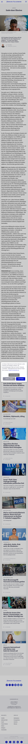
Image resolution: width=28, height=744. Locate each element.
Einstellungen (9, 378)
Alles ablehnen (14, 375)
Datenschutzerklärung (14, 370)
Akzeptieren (21, 378)
